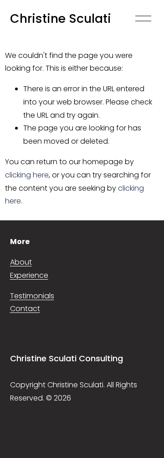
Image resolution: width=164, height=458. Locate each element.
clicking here (27, 175)
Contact (25, 308)
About (21, 262)
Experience (29, 275)
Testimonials (32, 296)
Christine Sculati (60, 18)
